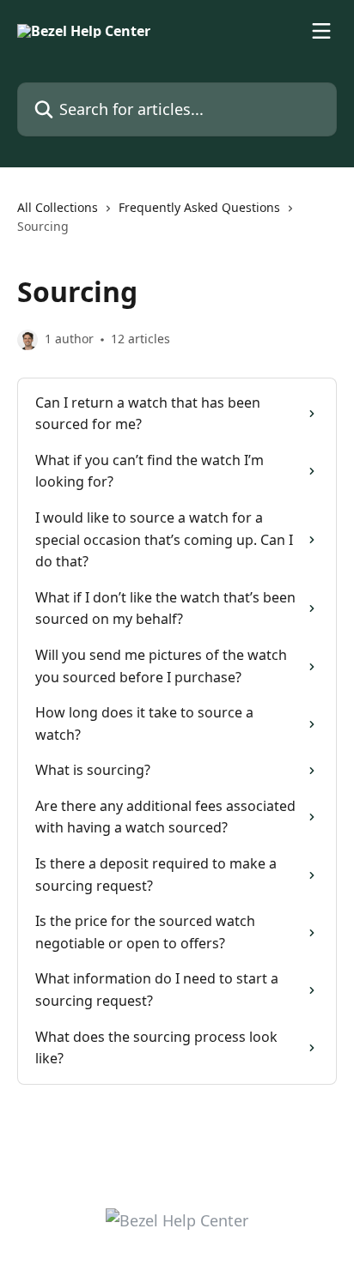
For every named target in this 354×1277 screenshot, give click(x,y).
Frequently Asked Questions (199, 207)
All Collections (57, 207)
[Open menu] (321, 31)
